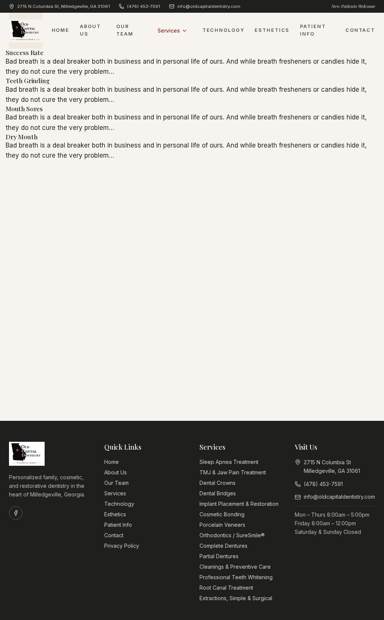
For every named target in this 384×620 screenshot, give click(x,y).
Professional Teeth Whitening (236, 577)
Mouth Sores (24, 108)
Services (169, 30)
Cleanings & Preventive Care (235, 566)
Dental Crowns (218, 483)
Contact (360, 30)
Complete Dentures (224, 545)
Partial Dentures (219, 556)
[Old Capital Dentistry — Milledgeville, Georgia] (26, 30)
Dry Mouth (21, 137)
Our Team (125, 30)
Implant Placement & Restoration (239, 504)
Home (61, 30)
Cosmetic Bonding (222, 514)
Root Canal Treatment (226, 587)
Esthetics (272, 30)
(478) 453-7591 (143, 6)
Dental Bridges (218, 493)
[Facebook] (15, 513)
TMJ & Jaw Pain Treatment (233, 472)
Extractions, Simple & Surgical (236, 598)
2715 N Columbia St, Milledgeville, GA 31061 (63, 6)
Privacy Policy (121, 545)
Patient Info (313, 30)
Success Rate (25, 52)
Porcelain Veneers (222, 525)
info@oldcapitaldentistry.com (208, 6)
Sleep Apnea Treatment (229, 462)
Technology (223, 30)
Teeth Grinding (28, 80)
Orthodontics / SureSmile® (232, 535)
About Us (90, 30)
